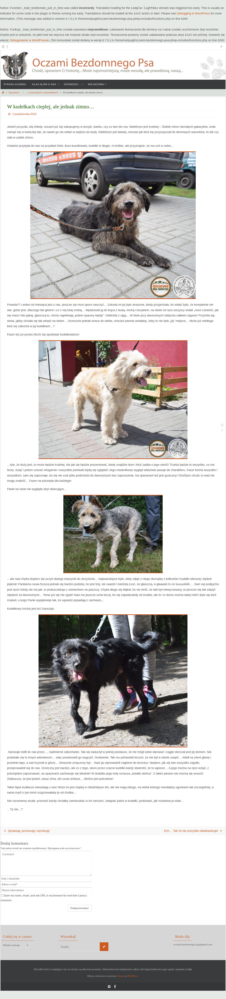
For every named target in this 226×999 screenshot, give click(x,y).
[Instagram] (3, 46)
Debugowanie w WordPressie (29, 40)
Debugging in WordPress (193, 13)
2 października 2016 (24, 114)
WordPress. (133, 976)
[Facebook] (7, 46)
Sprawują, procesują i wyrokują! (28, 830)
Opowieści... (15, 92)
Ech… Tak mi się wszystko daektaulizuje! (191, 830)
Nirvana (121, 976)
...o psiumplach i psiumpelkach (42, 92)
